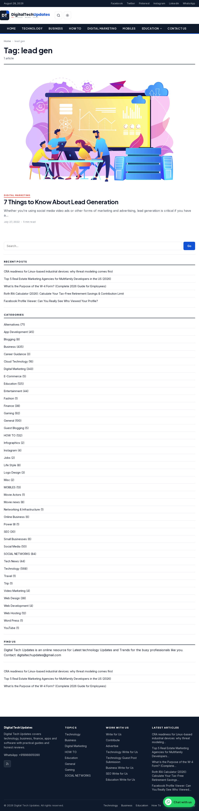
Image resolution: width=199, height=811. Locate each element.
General (9, 420)
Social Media (12, 546)
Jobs (7, 457)
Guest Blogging (14, 428)
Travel (8, 576)
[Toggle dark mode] (67, 15)
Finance (9, 405)
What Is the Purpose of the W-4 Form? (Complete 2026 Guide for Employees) (55, 286)
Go (189, 246)
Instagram (159, 3)
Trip (6, 583)
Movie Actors (12, 494)
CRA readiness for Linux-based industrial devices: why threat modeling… (172, 738)
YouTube (9, 628)
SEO (6, 531)
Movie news (12, 502)
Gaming (9, 413)
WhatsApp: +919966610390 (22, 755)
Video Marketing (14, 590)
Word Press (11, 620)
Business (56, 28)
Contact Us (177, 28)
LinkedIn (174, 3)
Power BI (10, 524)
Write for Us (113, 734)
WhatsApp (189, 3)
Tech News (11, 561)
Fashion (9, 398)
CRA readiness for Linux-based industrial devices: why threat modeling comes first (58, 271)
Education (150, 28)
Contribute (113, 740)
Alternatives (11, 324)
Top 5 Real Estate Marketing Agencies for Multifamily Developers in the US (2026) (57, 278)
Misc (7, 480)
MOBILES (10, 487)
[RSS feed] (7, 763)
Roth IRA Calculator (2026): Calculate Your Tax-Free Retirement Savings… (169, 775)
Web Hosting (12, 613)
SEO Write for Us (117, 773)
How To (75, 28)
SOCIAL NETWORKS (17, 553)
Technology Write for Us (122, 752)
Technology (32, 28)
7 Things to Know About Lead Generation (61, 202)
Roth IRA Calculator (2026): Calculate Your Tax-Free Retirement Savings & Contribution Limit (64, 293)
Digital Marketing (101, 28)
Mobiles (129, 28)
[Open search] (58, 15)
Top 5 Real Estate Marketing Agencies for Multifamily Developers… (170, 752)
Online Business (14, 516)
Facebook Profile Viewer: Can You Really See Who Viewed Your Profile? (51, 301)
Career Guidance (15, 354)
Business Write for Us (120, 767)
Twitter (131, 3)
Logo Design (12, 472)
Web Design (12, 598)
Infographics (12, 442)
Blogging (9, 339)
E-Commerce (13, 376)
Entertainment (13, 391)
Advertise (112, 746)
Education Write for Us (120, 779)
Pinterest (144, 3)
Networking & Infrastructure (22, 509)
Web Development (16, 605)
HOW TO (10, 435)
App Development (16, 332)
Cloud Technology (16, 361)
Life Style (10, 465)
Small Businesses (15, 539)
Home (11, 28)
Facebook (117, 3)
